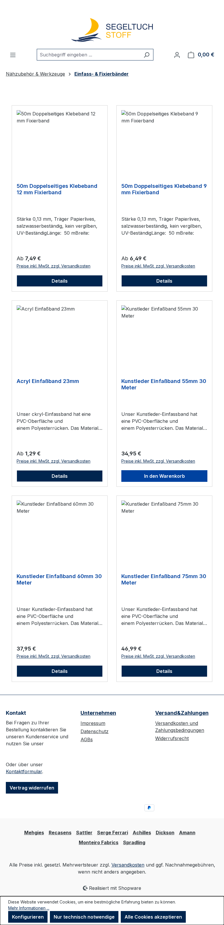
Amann (187, 832)
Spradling (134, 842)
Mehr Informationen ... (28, 908)
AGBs (86, 739)
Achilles (142, 832)
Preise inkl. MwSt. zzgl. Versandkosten (53, 265)
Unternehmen (98, 713)
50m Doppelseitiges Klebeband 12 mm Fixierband (57, 189)
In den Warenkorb (164, 476)
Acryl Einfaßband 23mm (48, 381)
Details (60, 281)
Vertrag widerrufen (32, 788)
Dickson (165, 832)
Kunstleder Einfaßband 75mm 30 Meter (163, 579)
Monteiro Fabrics (98, 842)
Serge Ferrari (112, 832)
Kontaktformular (24, 771)
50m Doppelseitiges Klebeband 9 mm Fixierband (164, 189)
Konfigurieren (28, 917)
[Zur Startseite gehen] (112, 30)
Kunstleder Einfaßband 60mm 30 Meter (59, 579)
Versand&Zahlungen (182, 713)
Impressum (92, 723)
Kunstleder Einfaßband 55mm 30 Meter (163, 384)
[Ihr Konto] (177, 54)
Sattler (84, 832)
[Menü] (13, 54)
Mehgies (34, 832)
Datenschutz (94, 731)
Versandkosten (127, 865)
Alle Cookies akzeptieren (153, 917)
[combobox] (88, 54)
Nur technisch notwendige (84, 917)
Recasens (60, 832)
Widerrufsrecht (172, 738)
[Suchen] (146, 54)
